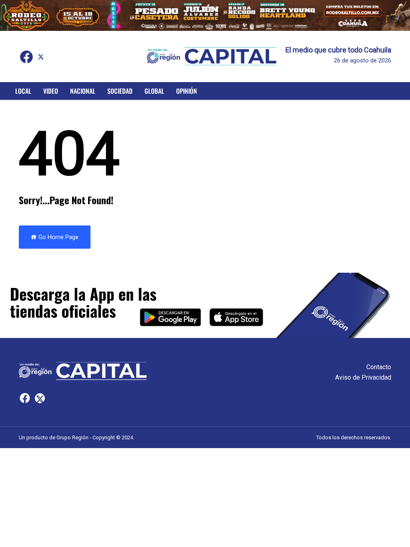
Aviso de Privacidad (363, 377)
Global (154, 91)
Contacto (378, 367)
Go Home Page (57, 237)
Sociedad (120, 91)
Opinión (186, 91)
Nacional (82, 91)
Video (50, 91)
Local (23, 91)
